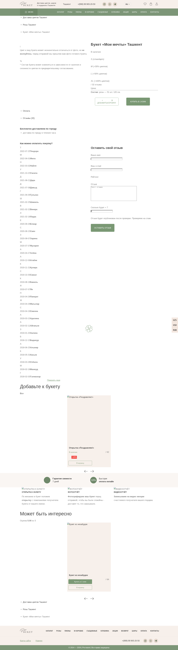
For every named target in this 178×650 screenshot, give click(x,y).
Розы (70, 12)
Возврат (124, 631)
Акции (126, 12)
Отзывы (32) (29, 118)
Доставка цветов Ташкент (35, 17)
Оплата (143, 12)
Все (21, 393)
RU (127, 4)
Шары (134, 12)
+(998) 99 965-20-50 (86, 4)
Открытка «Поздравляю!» (81, 448)
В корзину (80, 463)
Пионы (79, 12)
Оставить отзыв (102, 228)
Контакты (154, 12)
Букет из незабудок (78, 575)
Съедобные (103, 12)
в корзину (106, 101)
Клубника (115, 12)
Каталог (60, 12)
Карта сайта (25, 641)
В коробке (89, 12)
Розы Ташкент (29, 25)
